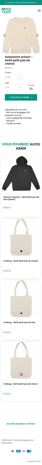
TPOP (39, 461)
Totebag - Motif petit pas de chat (19, 322)
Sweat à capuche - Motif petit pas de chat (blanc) (21, 198)
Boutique (20, 423)
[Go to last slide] (4, 35)
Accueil (11, 423)
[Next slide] (37, 35)
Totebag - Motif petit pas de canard (20, 261)
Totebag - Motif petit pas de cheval (20, 384)
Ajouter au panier (21, 97)
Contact (30, 423)
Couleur (8, 72)
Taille (7, 83)
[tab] (20, 52)
